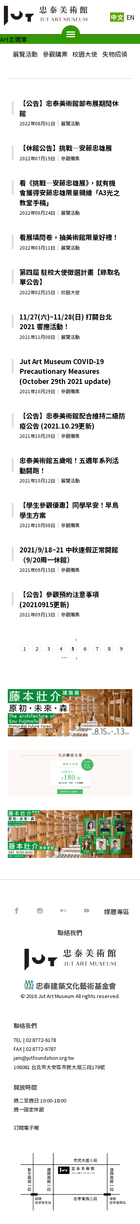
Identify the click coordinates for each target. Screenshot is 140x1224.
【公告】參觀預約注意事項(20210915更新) (59, 599)
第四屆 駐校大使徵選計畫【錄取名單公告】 (69, 277)
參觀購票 (55, 54)
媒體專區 (116, 911)
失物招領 (114, 54)
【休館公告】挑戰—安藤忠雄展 (65, 148)
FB (17, 911)
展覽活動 (25, 54)
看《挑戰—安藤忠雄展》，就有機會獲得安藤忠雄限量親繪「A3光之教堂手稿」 (69, 192)
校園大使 (84, 54)
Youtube (87, 911)
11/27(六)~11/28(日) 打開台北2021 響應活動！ (65, 322)
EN (130, 17)
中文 (117, 17)
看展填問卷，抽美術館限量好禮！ (69, 237)
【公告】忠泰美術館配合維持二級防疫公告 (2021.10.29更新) (72, 421)
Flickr (63, 911)
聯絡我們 (70, 932)
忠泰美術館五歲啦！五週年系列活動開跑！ (69, 465)
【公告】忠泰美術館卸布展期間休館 (69, 108)
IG (40, 911)
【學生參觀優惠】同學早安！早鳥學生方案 (69, 510)
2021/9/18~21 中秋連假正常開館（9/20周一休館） (68, 554)
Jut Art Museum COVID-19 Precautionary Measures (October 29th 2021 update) (65, 371)
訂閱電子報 (26, 1127)
